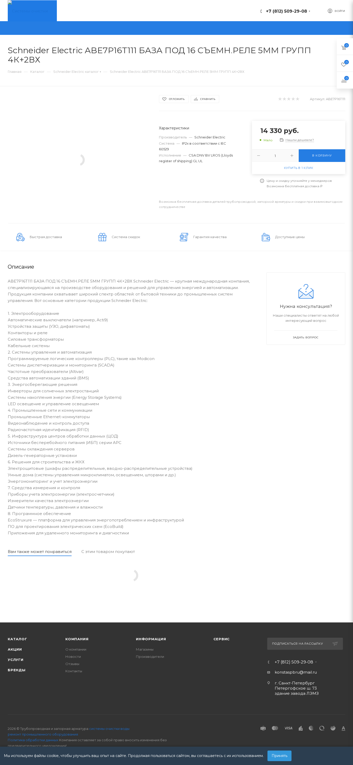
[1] (280, 99)
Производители (150, 656)
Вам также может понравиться (40, 551)
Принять (279, 755)
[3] (288, 99)
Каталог (17, 639)
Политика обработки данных (33, 740)
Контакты (73, 671)
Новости (73, 656)
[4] (293, 99)
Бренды (17, 670)
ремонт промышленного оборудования (43, 734)
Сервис (221, 639)
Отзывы (72, 664)
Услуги (16, 660)
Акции (15, 649)
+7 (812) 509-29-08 (286, 11)
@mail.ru (308, 672)
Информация (151, 639)
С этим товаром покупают (108, 551)
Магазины (145, 649)
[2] (284, 99)
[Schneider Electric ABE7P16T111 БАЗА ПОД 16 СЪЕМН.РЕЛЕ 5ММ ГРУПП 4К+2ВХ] (78, 159)
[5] (297, 99)
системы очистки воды (109, 729)
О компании (75, 649)
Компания (76, 639)
